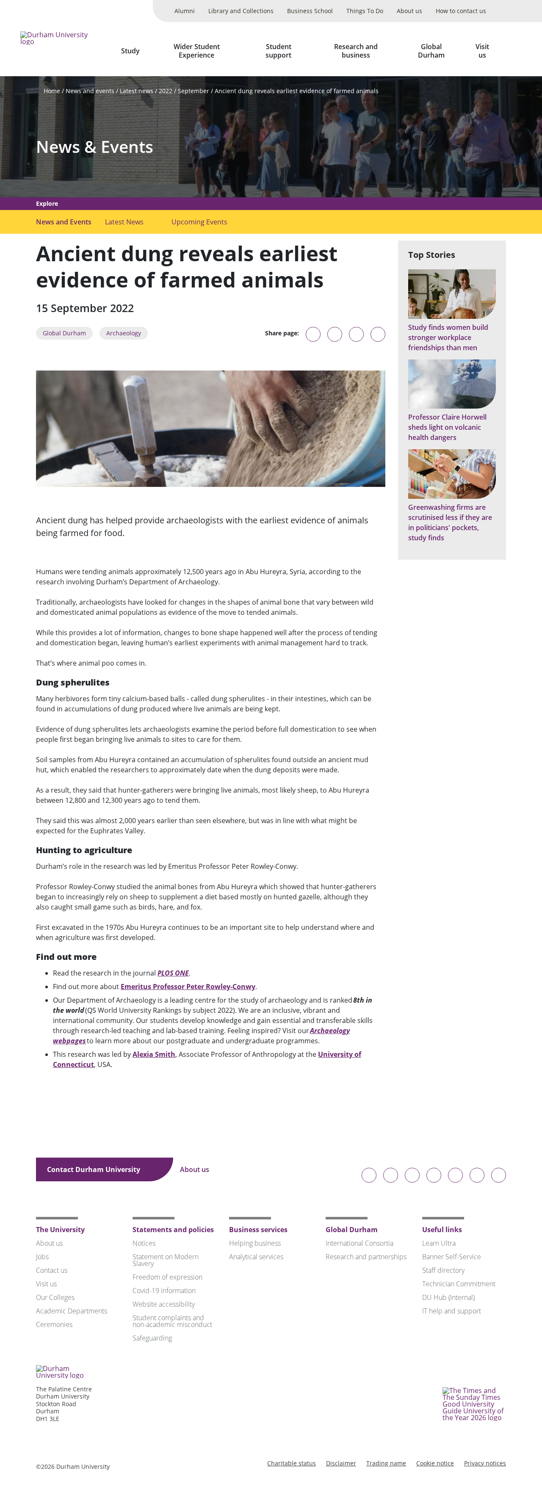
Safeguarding (152, 1338)
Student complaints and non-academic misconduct (172, 1321)
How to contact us (461, 11)
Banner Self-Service (451, 1256)
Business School (310, 11)
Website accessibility (164, 1304)
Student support (278, 51)
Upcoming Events (199, 222)
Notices (144, 1243)
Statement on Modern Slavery (166, 1260)
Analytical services (256, 1256)
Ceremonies (54, 1324)
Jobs (42, 1256)
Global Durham (431, 51)
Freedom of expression (167, 1277)
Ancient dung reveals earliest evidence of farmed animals (297, 91)
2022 (165, 91)
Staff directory (443, 1270)
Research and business (356, 51)
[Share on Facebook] (356, 334)
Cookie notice (435, 1463)
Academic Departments (71, 1311)
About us (409, 11)
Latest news (136, 91)
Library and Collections (241, 11)
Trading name (386, 1463)
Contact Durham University (94, 1169)
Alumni (184, 11)
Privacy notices (485, 1463)
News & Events (94, 146)
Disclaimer (341, 1463)
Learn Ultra (439, 1243)
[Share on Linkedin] (378, 334)
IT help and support (451, 1311)
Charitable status (291, 1463)
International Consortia (359, 1243)
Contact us (51, 1270)
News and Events (63, 221)
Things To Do (364, 11)
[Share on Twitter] (334, 334)
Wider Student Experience (197, 51)
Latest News (124, 222)
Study (130, 50)
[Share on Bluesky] (313, 338)
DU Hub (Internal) (448, 1297)
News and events (90, 91)
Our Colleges (55, 1297)
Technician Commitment (458, 1283)
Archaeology (123, 333)
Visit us (482, 51)
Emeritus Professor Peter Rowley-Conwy (188, 986)
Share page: (282, 333)
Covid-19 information (164, 1290)
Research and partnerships (366, 1256)
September (193, 91)
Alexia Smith (154, 1054)
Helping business (255, 1243)
